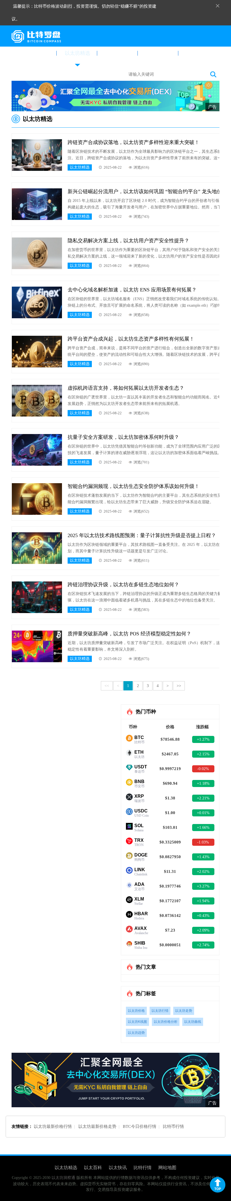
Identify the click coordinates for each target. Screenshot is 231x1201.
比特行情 (199, 53)
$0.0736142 (170, 915)
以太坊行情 (160, 1011)
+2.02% (203, 871)
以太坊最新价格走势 (97, 1126)
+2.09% (203, 930)
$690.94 (170, 783)
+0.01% (203, 813)
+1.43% (203, 857)
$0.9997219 (170, 768)
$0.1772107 (170, 901)
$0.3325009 (170, 842)
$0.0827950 (170, 857)
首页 (37, 53)
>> (179, 686)
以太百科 (118, 53)
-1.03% (203, 842)
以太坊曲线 (192, 1022)
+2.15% (203, 754)
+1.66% (203, 827)
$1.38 (170, 798)
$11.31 (170, 871)
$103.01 (170, 827)
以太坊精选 (77, 53)
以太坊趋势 (136, 1033)
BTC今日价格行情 (139, 1126)
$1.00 (170, 812)
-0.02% (203, 769)
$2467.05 (170, 754)
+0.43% (203, 916)
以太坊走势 (183, 1011)
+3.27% (203, 886)
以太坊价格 (136, 1011)
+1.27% (203, 739)
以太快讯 (158, 53)
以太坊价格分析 (165, 1022)
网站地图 (167, 1167)
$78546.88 (170, 739)
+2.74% (203, 945)
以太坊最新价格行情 (53, 1126)
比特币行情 (173, 1126)
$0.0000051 (170, 945)
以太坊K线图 (137, 1022)
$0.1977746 (170, 886)
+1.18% (203, 783)
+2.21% (203, 798)
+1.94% (203, 901)
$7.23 (170, 930)
